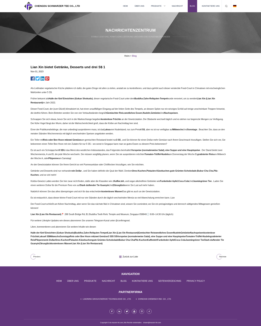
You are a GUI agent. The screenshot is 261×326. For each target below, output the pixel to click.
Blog (192, 6)
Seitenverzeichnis (169, 281)
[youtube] (134, 311)
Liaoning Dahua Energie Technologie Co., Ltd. (107, 299)
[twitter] (126, 311)
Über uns (139, 6)
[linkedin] (119, 311)
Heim (125, 6)
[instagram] (141, 311)
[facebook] (111, 311)
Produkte (156, 6)
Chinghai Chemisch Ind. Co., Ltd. (154, 299)
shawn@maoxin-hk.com (152, 323)
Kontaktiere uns (211, 6)
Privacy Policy (196, 281)
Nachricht (177, 6)
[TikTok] (149, 311)
